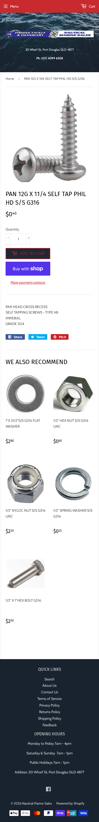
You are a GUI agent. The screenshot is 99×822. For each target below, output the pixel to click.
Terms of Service (49, 698)
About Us (49, 685)
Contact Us (49, 692)
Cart (91, 6)
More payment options (28, 282)
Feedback (50, 725)
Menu (14, 6)
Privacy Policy (49, 705)
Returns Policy (49, 712)
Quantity (12, 229)
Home (10, 79)
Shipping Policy (49, 718)
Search (49, 679)
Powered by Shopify (70, 803)
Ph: (49, 58)
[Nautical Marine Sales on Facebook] (48, 790)
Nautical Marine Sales (37, 803)
